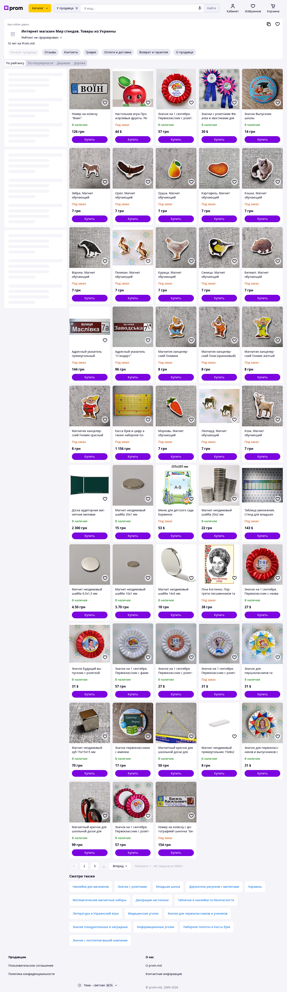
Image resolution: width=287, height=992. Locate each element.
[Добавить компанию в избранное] (277, 24)
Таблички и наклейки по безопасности (206, 900)
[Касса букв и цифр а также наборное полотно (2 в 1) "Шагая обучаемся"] (133, 406)
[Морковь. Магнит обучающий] (176, 406)
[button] (90, 139)
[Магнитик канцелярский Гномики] (176, 327)
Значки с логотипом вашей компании (100, 940)
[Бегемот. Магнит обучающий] (262, 247)
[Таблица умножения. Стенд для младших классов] (262, 485)
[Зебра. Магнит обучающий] (89, 168)
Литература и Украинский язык (96, 913)
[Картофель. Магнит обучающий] (219, 168)
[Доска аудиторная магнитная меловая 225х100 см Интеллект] (89, 485)
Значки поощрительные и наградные (100, 927)
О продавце (184, 52)
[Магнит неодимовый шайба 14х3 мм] (176, 564)
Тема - (94, 985)
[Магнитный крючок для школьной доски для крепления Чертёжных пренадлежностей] (89, 802)
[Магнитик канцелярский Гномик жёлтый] (262, 327)
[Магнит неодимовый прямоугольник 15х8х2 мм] (219, 723)
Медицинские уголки (143, 913)
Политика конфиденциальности (31, 974)
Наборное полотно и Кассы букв (206, 927)
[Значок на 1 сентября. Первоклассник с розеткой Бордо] (133, 802)
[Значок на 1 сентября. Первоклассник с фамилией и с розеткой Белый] (133, 643)
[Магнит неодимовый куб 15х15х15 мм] (89, 723)
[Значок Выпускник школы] (262, 89)
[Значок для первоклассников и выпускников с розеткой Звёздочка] (262, 723)
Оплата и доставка (117, 52)
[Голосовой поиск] (199, 8)
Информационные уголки (155, 927)
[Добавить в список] (105, 102)
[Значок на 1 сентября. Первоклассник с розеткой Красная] (176, 89)
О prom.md (154, 965)
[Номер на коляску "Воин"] (89, 89)
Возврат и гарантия (153, 52)
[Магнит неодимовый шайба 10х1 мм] (133, 564)
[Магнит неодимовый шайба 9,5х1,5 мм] (89, 564)
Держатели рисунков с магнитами (214, 887)
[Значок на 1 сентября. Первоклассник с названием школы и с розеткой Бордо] (262, 564)
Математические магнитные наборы (99, 900)
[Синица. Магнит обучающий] (219, 247)
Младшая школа (168, 887)
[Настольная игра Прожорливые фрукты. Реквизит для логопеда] (133, 89)
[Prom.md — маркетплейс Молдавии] (13, 8)
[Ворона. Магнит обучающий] (89, 247)
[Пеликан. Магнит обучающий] (133, 247)
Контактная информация (164, 974)
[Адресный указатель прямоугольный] (89, 327)
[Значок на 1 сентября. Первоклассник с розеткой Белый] (176, 643)
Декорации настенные (152, 900)
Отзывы (50, 52)
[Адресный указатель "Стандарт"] (133, 327)
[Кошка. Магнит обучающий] (262, 168)
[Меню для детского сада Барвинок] (176, 485)
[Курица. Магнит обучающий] (176, 247)
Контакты (71, 52)
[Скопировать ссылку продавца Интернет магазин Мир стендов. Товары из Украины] (268, 24)
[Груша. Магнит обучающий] (176, 168)
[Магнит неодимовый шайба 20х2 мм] (219, 485)
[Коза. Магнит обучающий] (262, 406)
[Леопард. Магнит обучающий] (219, 406)
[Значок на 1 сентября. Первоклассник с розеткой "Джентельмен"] (219, 643)
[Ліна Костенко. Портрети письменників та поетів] (219, 564)
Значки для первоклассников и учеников (197, 913)
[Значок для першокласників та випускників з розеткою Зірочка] (262, 643)
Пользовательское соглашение (30, 965)
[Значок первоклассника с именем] (133, 723)
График (91, 52)
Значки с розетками (132, 887)
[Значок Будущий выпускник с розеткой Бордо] (89, 643)
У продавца (65, 8)
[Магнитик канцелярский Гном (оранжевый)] (219, 327)
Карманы (255, 887)
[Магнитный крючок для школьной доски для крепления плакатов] (176, 723)
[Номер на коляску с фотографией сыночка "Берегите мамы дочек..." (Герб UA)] (176, 802)
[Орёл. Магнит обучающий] (133, 168)
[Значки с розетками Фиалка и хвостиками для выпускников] (219, 89)
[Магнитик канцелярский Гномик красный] (89, 406)
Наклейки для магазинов (91, 887)
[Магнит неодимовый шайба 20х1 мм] (133, 485)
